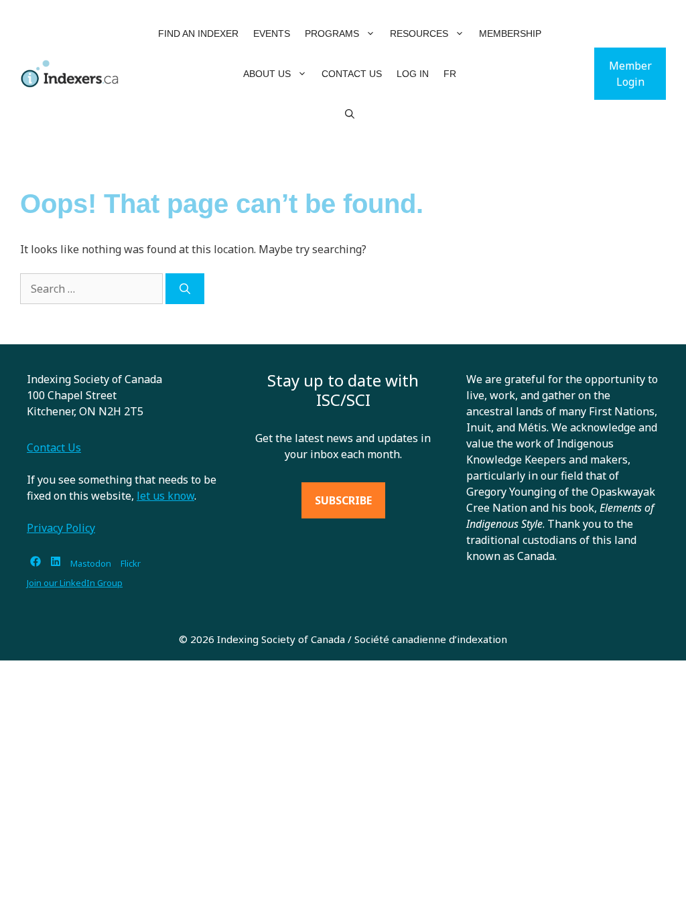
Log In (413, 73)
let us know (165, 495)
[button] (371, 33)
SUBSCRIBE (343, 500)
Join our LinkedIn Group (75, 583)
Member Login (630, 73)
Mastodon (90, 563)
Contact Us (352, 73)
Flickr (131, 563)
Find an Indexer (198, 33)
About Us (267, 73)
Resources (419, 33)
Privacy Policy (61, 527)
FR (449, 73)
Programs (332, 33)
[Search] (184, 288)
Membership (510, 33)
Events (271, 33)
